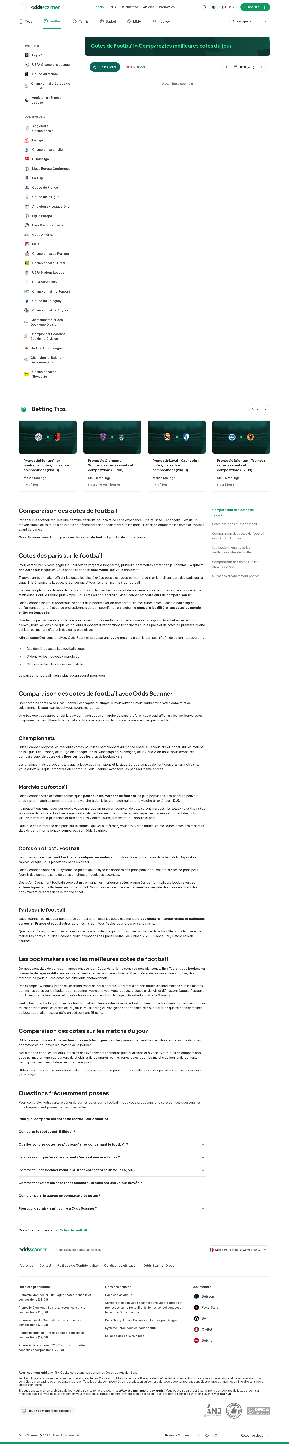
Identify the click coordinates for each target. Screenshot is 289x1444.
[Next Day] (261, 67)
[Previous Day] (226, 67)
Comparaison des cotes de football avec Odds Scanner (238, 535)
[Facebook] (207, 1435)
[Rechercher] (204, 7)
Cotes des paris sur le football (234, 524)
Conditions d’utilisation (120, 1265)
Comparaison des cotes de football (233, 512)
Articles (148, 7)
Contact (45, 1265)
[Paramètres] (214, 7)
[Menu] (23, 7)
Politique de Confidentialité (77, 1265)
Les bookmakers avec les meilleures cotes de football (232, 550)
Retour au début (252, 1435)
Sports (99, 7)
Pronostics (167, 7)
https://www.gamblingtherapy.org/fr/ (138, 1390)
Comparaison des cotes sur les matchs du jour (235, 564)
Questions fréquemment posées (236, 576)
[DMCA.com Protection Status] (258, 1411)
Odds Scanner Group (159, 1265)
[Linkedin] (216, 1435)
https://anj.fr (222, 1393)
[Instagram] (198, 1435)
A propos (26, 1265)
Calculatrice (129, 7)
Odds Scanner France (36, 1230)
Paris (112, 7)
